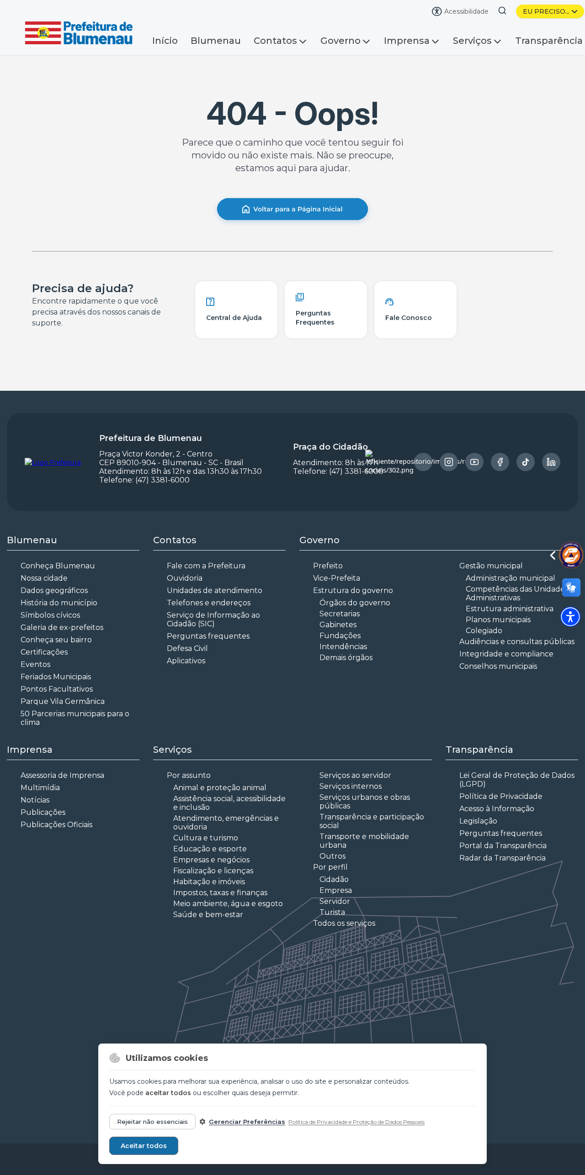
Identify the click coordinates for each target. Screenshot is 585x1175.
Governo (340, 40)
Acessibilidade (466, 11)
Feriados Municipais (56, 676)
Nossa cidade (44, 578)
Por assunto (189, 775)
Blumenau (216, 40)
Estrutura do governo (353, 590)
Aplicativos (186, 660)
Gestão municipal (491, 565)
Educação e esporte (210, 849)
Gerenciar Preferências (247, 1121)
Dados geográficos (54, 590)
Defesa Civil (187, 648)
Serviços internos (350, 786)
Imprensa (407, 40)
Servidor (334, 901)
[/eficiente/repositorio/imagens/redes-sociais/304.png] (474, 462)
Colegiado (484, 630)
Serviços (472, 40)
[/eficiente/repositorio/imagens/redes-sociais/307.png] (551, 462)
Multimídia (40, 787)
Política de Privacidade (500, 796)
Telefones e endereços (208, 602)
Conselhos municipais (498, 666)
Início (165, 40)
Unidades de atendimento (214, 590)
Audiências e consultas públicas (516, 641)
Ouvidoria (184, 578)
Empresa (335, 890)
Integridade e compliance (506, 654)
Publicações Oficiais (56, 824)
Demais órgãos (345, 657)
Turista (332, 912)
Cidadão (334, 879)
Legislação (478, 821)
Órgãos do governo (354, 602)
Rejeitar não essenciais (152, 1121)
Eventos (35, 664)
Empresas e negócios (211, 859)
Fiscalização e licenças (213, 870)
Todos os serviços (344, 923)
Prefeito (328, 565)
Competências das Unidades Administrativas (517, 593)
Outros (332, 856)
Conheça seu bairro (56, 639)
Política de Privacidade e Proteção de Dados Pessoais (356, 1121)
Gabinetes (337, 624)
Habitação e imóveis (209, 881)
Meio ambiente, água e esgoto (228, 903)
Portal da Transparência (503, 845)
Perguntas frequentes (208, 636)
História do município (59, 602)
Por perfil (330, 867)
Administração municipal (510, 578)
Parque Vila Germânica (63, 701)
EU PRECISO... (546, 11)
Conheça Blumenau (58, 565)
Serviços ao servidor (355, 775)
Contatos (275, 40)
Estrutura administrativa (509, 608)
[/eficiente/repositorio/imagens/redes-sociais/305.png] (500, 462)
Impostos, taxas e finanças (220, 892)
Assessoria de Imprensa (62, 775)
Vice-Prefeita (336, 578)
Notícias (35, 800)
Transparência (549, 40)
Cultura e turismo (205, 838)
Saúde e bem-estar (208, 914)
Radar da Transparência (502, 858)
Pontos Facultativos (57, 689)
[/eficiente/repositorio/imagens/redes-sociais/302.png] (423, 462)
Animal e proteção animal (219, 787)
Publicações (43, 812)
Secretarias (339, 613)
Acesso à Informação (496, 808)
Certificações (44, 652)
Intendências (343, 646)
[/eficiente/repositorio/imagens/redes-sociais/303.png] (449, 462)
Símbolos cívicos (50, 615)
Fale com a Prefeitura (206, 565)
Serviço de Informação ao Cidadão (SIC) (213, 619)
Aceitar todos (144, 1146)
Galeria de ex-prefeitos (62, 627)
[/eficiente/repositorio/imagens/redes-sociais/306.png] (525, 462)
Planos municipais (498, 619)
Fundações (340, 635)
